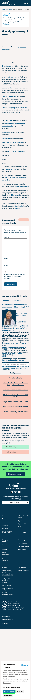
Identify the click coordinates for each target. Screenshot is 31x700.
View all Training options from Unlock (7, 593)
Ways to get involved (23, 571)
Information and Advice (23, 516)
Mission (4, 519)
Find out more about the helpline (14, 359)
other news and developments (12, 142)
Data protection (6, 616)
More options (8, 695)
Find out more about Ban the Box (7, 559)
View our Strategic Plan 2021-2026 (7, 532)
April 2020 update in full (16, 151)
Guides (20, 527)
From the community (23, 546)
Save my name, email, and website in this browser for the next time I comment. (14, 276)
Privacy (4, 613)
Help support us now (14, 474)
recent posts (6, 132)
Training (4, 567)
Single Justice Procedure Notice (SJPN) (15, 402)
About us (4, 516)
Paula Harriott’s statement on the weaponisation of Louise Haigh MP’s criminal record (15, 306)
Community (21, 540)
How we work (5, 525)
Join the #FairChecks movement (5, 554)
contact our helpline (22, 186)
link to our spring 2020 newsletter (15, 107)
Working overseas (15, 373)
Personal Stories (22, 543)
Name (6, 258)
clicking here (13, 195)
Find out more (7, 24)
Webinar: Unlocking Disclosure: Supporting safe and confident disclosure (7, 573)
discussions (6, 138)
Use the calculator (23, 530)
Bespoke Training (6, 585)
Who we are (5, 528)
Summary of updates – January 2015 (13, 361)
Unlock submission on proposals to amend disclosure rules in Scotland (15, 367)
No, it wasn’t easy (11, 452)
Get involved (22, 567)
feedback (18, 206)
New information (7, 66)
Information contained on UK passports (15, 390)
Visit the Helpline (22, 533)
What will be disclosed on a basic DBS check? (15, 396)
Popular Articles (22, 524)
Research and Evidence (5, 548)
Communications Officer (11, 300)
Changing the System (6, 540)
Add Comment (24, 220)
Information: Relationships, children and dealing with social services (15, 384)
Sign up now (14, 502)
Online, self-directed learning (7, 589)
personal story (8, 88)
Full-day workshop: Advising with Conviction (7, 580)
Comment (7, 237)
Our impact (5, 522)
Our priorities (5, 545)
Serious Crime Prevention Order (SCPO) (15, 407)
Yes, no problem (9, 692)
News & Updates (7, 9)
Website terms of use (7, 619)
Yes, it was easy (11, 447)
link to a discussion (10, 96)
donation (17, 208)
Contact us (5, 623)
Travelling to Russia (15, 378)
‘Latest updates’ (11, 169)
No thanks (20, 692)
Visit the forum (22, 549)
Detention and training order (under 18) (15, 412)
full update (8, 120)
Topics (20, 521)
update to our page (10, 77)
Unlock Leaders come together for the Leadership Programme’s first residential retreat (15, 328)
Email (6, 265)
